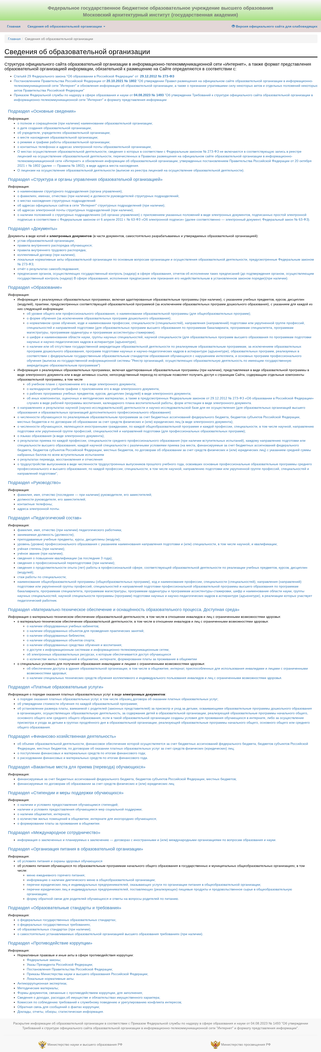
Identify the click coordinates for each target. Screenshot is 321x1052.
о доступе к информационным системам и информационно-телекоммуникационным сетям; (98, 649)
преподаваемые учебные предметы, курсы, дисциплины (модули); (69, 539)
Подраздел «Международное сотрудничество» (54, 832)
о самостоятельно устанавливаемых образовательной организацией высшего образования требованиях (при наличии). (110, 934)
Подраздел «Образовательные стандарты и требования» (64, 907)
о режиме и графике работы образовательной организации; (63, 142)
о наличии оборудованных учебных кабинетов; (63, 626)
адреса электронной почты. (38, 509)
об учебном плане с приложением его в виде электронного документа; (81, 384)
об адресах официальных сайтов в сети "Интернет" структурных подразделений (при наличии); (91, 205)
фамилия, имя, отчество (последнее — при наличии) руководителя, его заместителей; (84, 494)
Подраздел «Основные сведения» (42, 111)
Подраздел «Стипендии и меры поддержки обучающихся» (66, 792)
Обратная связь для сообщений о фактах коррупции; (58, 1007)
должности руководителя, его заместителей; (51, 499)
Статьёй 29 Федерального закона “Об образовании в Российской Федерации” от (94, 76)
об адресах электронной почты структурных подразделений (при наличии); (75, 210)
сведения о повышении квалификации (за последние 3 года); (65, 558)
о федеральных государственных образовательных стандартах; (66, 920)
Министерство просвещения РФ (246, 1044)
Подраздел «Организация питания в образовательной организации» (75, 849)
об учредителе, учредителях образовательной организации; (63, 133)
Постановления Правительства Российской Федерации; (70, 969)
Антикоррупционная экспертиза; (42, 983)
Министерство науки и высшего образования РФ (84, 1044)
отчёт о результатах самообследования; (48, 269)
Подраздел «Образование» (35, 287)
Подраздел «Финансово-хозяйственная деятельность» (62, 736)
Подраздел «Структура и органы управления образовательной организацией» (85, 179)
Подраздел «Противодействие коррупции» (50, 943)
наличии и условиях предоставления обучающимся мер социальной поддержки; (79, 809)
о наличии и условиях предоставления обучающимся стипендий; (67, 804)
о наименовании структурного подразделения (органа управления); (70, 191)
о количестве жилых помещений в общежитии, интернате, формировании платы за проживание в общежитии (112, 659)
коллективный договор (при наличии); (46, 255)
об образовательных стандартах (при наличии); (54, 929)
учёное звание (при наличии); (40, 553)
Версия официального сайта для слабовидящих (276, 26)
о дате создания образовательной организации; (54, 128)
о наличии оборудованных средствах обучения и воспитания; (74, 645)
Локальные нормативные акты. (50, 979)
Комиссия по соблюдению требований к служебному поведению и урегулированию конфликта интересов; (99, 1002)
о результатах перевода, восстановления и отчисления (60, 459)
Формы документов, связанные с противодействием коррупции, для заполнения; (80, 993)
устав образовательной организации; (46, 240)
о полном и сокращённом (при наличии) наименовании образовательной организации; (85, 123)
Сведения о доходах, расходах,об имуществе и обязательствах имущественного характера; (88, 997)
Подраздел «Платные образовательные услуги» (55, 687)
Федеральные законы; (44, 960)
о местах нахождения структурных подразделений (56, 200)
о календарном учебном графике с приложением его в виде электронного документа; (93, 389)
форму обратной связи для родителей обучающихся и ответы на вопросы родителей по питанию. (103, 899)
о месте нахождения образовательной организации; (57, 137)
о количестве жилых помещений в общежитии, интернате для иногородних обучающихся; (87, 819)
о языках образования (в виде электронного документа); (61, 436)
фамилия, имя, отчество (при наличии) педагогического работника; (69, 530)
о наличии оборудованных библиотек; (56, 635)
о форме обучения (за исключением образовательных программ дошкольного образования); (99, 318)
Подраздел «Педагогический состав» (45, 518)
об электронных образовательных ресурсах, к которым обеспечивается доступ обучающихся (99, 654)
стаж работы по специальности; (42, 577)
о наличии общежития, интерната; (43, 814)
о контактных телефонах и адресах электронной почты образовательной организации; (84, 147)
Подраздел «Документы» (32, 228)
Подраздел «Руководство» (34, 482)
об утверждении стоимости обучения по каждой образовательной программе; (77, 704)
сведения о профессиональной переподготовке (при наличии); (66, 563)
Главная (13, 26)
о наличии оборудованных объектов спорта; (61, 640)
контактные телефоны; (35, 504)
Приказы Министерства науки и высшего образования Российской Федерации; (87, 974)
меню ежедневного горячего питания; (56, 875)
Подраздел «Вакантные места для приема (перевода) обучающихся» (76, 767)
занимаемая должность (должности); (45, 534)
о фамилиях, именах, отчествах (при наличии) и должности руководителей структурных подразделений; (98, 196)
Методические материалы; (38, 988)
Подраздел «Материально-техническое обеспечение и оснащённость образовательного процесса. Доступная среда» (123, 609)
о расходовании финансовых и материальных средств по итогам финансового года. (82, 758)
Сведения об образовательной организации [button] (65, 26)
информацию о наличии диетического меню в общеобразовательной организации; (91, 880)
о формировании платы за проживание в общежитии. (58, 823)
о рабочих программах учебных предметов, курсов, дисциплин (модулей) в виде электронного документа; (109, 393)
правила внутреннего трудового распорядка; (51, 250)
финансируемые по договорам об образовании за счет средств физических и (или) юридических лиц (95, 784)
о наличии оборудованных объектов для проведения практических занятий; (85, 631)
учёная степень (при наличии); (41, 549)
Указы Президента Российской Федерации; (60, 964)
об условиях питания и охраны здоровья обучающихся (59, 861)
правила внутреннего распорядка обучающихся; (55, 245)
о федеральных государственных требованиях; (54, 924)
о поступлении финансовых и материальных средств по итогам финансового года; (81, 753)
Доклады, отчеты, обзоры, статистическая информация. (60, 1011)
